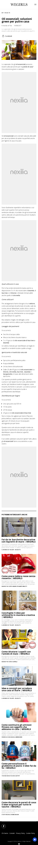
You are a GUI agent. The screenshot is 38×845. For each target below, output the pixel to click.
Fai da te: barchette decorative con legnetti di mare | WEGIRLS (19, 541)
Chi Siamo (5, 833)
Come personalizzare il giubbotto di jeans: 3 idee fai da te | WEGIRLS (19, 766)
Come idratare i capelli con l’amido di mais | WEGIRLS (16, 653)
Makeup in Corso (7, 586)
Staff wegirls (6, 814)
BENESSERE (19, 737)
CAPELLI (15, 661)
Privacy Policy (20, 833)
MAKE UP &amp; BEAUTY (20, 586)
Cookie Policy (30, 833)
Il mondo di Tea (7, 26)
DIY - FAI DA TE (6, 13)
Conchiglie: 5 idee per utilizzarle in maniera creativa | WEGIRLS (18, 615)
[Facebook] (2, 825)
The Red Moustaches (8, 776)
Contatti (12, 833)
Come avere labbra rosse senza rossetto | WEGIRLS (18, 577)
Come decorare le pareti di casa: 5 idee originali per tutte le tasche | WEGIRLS (19, 804)
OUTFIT (17, 776)
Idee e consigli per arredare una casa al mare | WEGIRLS (17, 689)
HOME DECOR (15, 814)
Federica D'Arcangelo (9, 737)
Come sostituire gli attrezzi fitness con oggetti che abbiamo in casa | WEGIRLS (17, 727)
